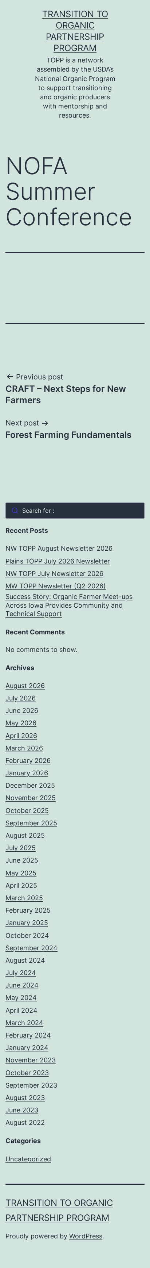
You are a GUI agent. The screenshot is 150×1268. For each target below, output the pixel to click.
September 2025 (31, 823)
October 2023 (27, 1073)
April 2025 (21, 885)
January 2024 (26, 1047)
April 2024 (21, 1010)
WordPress (85, 1236)
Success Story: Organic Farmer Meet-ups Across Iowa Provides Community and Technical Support (69, 605)
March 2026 (24, 748)
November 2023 (30, 1060)
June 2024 (22, 985)
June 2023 (21, 1110)
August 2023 (25, 1097)
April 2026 (21, 736)
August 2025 (25, 835)
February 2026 (28, 760)
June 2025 (21, 860)
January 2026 (26, 773)
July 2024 (20, 973)
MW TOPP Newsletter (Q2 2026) (55, 586)
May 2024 (21, 997)
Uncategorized (28, 1159)
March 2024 (24, 1023)
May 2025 (20, 873)
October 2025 (27, 810)
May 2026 (20, 723)
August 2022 (25, 1122)
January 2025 (26, 923)
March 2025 (24, 898)
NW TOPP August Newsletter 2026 (58, 548)
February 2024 (28, 1035)
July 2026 (20, 698)
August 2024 (25, 960)
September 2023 (31, 1085)
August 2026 (25, 686)
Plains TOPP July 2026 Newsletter (57, 561)
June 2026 (21, 710)
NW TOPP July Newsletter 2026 (54, 573)
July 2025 (20, 848)
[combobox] (75, 511)
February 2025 (28, 910)
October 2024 (27, 935)
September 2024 (31, 948)
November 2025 (30, 798)
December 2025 (30, 785)
